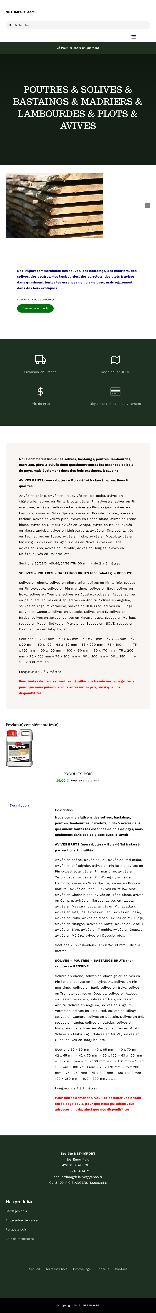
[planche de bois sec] (78, 205)
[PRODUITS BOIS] (19, 732)
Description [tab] (19, 805)
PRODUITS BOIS (78, 774)
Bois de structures (43, 299)
